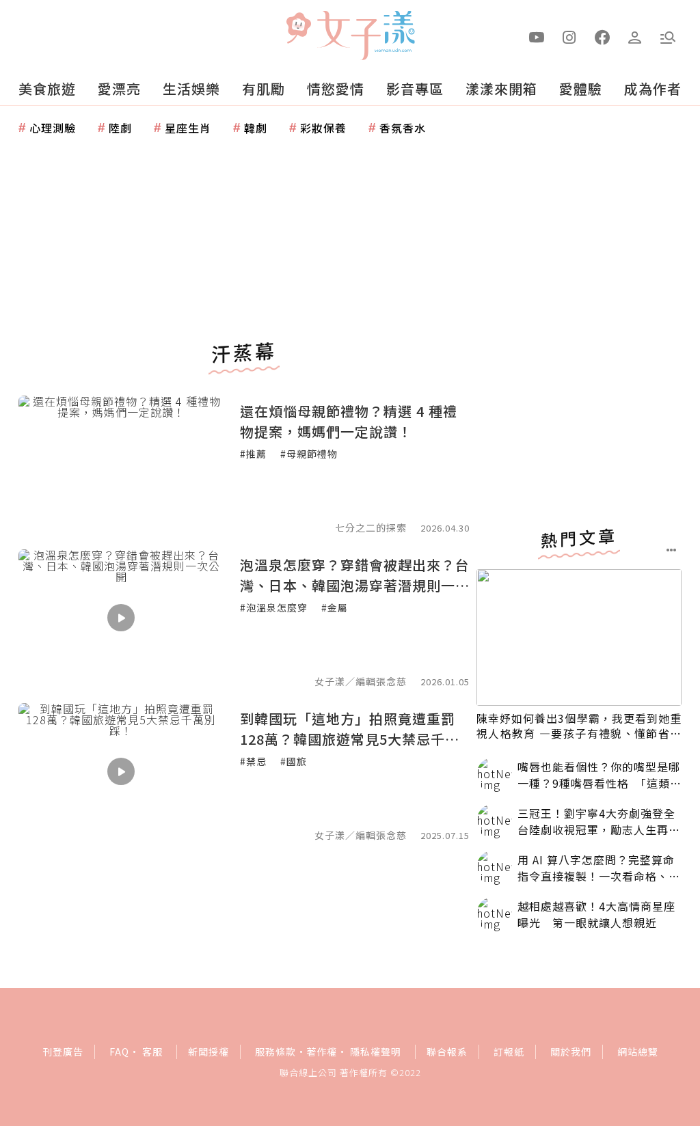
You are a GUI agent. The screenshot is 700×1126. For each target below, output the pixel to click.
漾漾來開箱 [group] (501, 88)
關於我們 (570, 1051)
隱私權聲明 (375, 1051)
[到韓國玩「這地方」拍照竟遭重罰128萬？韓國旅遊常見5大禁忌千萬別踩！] (121, 771)
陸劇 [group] (120, 128)
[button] (668, 36)
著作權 (321, 1051)
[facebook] (602, 36)
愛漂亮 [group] (119, 88)
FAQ (119, 1051)
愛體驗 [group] (580, 88)
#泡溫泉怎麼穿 (274, 607)
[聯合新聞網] (298, 29)
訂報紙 (509, 1051)
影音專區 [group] (415, 88)
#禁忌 (253, 761)
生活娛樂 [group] (191, 88)
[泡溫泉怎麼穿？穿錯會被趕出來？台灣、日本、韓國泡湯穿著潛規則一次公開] (121, 617)
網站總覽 (637, 1051)
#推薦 (253, 454)
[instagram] (569, 36)
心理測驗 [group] (52, 128)
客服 (152, 1051)
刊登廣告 (62, 1051)
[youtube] (536, 36)
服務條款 (275, 1051)
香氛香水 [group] (402, 128)
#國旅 (293, 761)
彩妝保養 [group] (323, 128)
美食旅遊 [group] (47, 88)
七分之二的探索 (371, 527)
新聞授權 (208, 1051)
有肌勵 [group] (263, 88)
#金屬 (334, 607)
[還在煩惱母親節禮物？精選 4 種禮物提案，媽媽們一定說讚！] (121, 464)
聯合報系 (447, 1051)
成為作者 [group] (653, 88)
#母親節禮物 (309, 454)
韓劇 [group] (255, 128)
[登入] (635, 36)
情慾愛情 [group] (335, 88)
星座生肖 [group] (188, 128)
